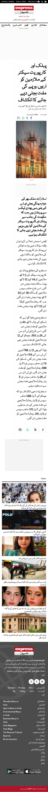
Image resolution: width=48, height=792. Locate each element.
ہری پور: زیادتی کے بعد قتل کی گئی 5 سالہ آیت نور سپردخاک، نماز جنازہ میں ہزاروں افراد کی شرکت (25, 507)
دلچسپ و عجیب (39, 732)
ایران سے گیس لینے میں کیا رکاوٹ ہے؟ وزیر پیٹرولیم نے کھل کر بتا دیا (24, 583)
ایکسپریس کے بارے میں (41, 691)
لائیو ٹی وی (25, 20)
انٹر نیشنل (41, 715)
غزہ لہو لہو (41, 708)
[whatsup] (27, 430)
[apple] (32, 772)
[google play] (15, 772)
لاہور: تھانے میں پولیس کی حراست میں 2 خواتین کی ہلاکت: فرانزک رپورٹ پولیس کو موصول (25, 610)
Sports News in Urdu (12, 708)
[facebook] (43, 430)
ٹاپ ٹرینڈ (41, 728)
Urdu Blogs (8, 728)
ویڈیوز (43, 759)
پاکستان (7, 25)
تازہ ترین (34, 25)
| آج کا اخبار (31, 20)
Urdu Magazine (10, 725)
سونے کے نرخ (40, 739)
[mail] (20, 430)
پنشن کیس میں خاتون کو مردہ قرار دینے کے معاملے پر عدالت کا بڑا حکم (24, 636)
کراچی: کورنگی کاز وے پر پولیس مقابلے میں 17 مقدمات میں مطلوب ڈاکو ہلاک (24, 533)
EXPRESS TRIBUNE (8, 2)
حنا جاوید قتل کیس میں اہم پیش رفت (32, 558)
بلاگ (43, 753)
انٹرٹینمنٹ (41, 722)
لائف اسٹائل (40, 725)
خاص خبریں (17, 25)
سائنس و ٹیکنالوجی (38, 749)
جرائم (43, 763)
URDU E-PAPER (21, 2)
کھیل (26, 25)
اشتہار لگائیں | (17, 20)
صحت (42, 735)
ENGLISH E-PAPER (34, 2)
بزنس (43, 756)
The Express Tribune (12, 732)
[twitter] (35, 430)
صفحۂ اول (43, 25)
